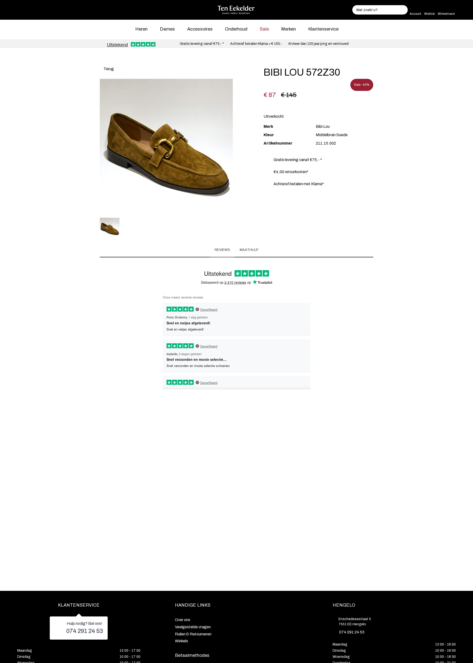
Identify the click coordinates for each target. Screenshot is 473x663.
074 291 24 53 (84, 631)
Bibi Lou (323, 126)
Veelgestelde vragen (193, 627)
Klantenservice (323, 29)
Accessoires (200, 29)
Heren (141, 29)
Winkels (181, 641)
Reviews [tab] (222, 250)
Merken (288, 29)
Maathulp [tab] (249, 250)
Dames (167, 29)
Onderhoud (236, 29)
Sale (264, 29)
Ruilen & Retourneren (193, 634)
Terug (108, 69)
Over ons (182, 620)
